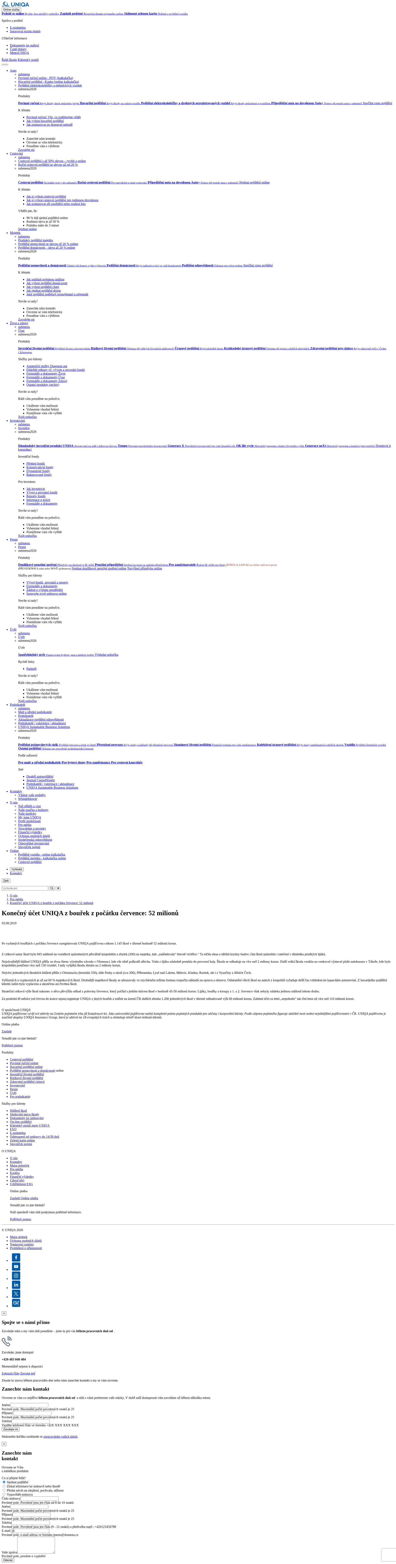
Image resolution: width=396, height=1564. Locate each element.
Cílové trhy (17, 1180)
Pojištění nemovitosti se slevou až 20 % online (48, 244)
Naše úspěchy (27, 813)
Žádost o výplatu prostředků (44, 590)
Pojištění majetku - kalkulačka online (42, 858)
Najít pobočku (27, 417)
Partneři (31, 668)
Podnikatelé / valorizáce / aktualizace (42, 723)
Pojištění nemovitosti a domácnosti (32, 1070)
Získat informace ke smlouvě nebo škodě (33, 1486)
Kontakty (16, 791)
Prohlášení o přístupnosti (26, 1248)
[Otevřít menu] (6, 64)
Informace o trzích (38, 500)
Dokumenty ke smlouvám (27, 1118)
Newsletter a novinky (32, 828)
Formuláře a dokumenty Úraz (45, 377)
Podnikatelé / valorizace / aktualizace (50, 784)
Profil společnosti (29, 821)
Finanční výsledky (30, 832)
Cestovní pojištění (29, 862)
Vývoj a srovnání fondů (41, 492)
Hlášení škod (18, 1110)
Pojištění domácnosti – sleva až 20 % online (46, 247)
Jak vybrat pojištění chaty (42, 287)
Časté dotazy (18, 49)
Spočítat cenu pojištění (377, 103)
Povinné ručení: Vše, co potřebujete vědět (53, 117)
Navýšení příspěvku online (144, 568)
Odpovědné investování (33, 843)
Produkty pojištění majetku (35, 240)
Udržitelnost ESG (21, 1184)
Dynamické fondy (38, 471)
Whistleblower (27, 798)
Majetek (15, 232)
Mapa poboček (19, 1165)
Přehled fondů (35, 463)
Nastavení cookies (22, 1244)
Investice (24, 428)
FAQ (13, 1129)
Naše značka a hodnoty (33, 810)
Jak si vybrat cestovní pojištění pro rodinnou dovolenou (62, 200)
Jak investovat (35, 488)
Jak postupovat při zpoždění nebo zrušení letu (56, 204)
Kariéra (15, 1173)
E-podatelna (18, 27)
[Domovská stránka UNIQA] (15, 5)
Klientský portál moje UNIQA (30, 1125)
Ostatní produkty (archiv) (42, 384)
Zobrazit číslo (10, 1373)
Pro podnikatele (20, 1096)
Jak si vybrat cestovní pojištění (46, 196)
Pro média (24, 824)
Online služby (11, 9)
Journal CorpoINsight (40, 780)
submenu (24, 74)
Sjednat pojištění (17, 1482)
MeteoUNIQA (19, 52)
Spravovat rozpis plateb (25, 31)
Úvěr (13, 629)
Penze (14, 539)
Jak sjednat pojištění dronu (43, 290)
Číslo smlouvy (11, 1498)
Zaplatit (7, 1031)
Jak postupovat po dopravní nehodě (49, 124)
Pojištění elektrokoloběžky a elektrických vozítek (50, 85)
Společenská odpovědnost (35, 839)
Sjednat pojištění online (254, 182)
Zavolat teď (27, 1373)
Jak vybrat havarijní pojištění (45, 121)
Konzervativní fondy (39, 467)
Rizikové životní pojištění (26, 1078)
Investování (17, 420)
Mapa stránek (18, 1237)
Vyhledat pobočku (106, 654)
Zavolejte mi (26, 150)
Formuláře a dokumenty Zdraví (46, 381)
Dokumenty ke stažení (24, 45)
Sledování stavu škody (24, 1114)
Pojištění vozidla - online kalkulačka (41, 854)
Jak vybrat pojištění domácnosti (46, 283)
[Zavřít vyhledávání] (58, 888)
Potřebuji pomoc (12, 1045)
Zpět (6, 880)
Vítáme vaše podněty (32, 795)
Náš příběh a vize (29, 806)
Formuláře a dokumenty (42, 503)
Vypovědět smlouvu (20, 1494)
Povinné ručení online (24, 1063)
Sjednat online (27, 229)
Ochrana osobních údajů (34, 836)
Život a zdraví (19, 323)
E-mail (6, 1530)
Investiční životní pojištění (27, 1074)
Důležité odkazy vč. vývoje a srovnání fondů (55, 370)
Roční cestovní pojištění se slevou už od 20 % (48, 164)
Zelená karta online (22, 1140)
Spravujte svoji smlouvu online (46, 593)
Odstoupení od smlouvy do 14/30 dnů (34, 1136)
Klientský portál (28, 60)
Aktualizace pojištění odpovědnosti (41, 719)
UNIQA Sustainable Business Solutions (44, 727)
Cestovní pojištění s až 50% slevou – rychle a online (52, 161)
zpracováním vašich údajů (60, 1436)
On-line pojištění (21, 1122)
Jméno (6, 1405)
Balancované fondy (39, 474)
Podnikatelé (17, 704)
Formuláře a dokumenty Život (45, 373)
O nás (14, 802)
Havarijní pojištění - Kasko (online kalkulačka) (48, 81)
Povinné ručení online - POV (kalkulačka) (45, 78)
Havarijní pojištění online (26, 1067)
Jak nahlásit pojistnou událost (45, 279)
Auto (13, 70)
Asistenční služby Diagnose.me (46, 366)
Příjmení (7, 1413)
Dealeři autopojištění (39, 776)
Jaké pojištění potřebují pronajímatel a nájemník (57, 294)
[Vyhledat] (3, 64)
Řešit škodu (9, 60)
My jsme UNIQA (29, 817)
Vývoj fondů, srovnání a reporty (47, 582)
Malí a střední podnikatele (35, 712)
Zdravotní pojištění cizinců (27, 1081)
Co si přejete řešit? (14, 1478)
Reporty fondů (35, 496)
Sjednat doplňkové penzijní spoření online (99, 568)
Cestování (16, 153)
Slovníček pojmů (29, 847)
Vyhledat (17, 869)
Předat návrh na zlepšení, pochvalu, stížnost (35, 1490)
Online (14, 850)
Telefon (7, 1421)
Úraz (21, 330)
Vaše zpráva (9, 1552)
